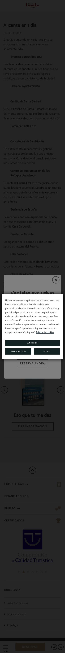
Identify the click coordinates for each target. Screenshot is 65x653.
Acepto (47, 351)
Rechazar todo (18, 351)
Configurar (32, 343)
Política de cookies (45, 333)
